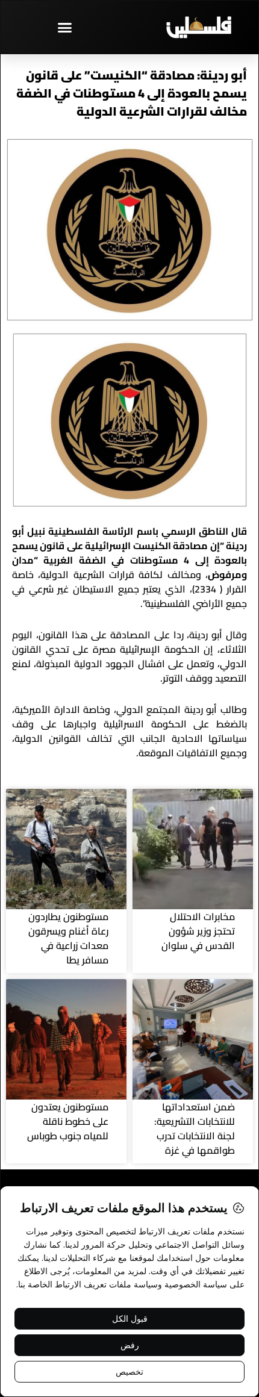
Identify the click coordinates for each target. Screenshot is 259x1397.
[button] (65, 27)
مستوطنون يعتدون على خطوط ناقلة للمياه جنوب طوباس (67, 1121)
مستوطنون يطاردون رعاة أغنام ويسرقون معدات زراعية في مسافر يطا (68, 938)
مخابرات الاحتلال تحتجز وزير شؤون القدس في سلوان (198, 930)
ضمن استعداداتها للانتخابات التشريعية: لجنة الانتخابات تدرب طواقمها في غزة (194, 1128)
